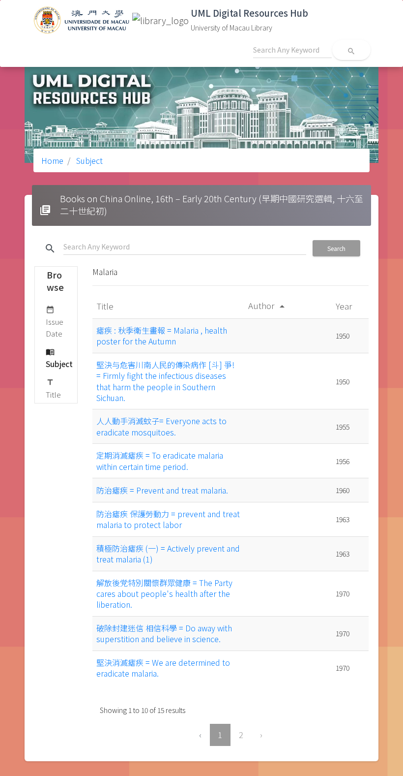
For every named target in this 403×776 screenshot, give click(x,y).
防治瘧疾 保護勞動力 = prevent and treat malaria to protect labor (168, 519)
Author (268, 305)
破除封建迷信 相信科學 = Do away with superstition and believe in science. (164, 633)
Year (345, 306)
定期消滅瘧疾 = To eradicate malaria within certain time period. (159, 460)
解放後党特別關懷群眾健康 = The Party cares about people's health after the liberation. (164, 594)
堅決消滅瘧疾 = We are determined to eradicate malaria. (163, 667)
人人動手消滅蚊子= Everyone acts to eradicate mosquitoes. (161, 426)
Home (52, 160)
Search (336, 248)
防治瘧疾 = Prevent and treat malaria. (162, 490)
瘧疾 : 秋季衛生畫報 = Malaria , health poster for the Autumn (161, 335)
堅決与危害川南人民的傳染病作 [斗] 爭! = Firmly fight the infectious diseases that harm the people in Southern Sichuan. (165, 381)
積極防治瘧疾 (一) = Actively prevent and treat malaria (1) (168, 553)
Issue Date (54, 322)
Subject (88, 160)
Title (53, 389)
